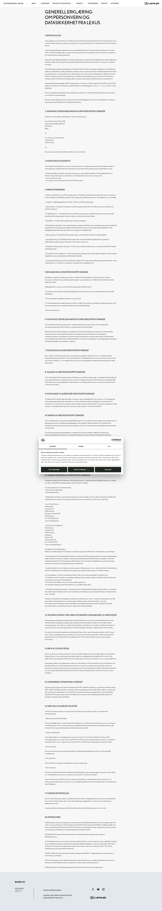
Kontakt (104, 3)
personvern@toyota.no (52, 178)
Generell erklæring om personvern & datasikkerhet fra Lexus (57, 897)
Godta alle (108, 469)
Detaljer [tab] (81, 446)
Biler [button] (33, 3)
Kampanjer (45, 3)
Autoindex (115, 3)
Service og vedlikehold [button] (61, 3)
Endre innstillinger (80, 469)
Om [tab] (109, 446)
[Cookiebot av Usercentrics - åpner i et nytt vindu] (113, 440)
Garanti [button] (79, 3)
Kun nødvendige (54, 469)
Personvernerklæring (52, 890)
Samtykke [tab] (53, 446)
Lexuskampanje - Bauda (13, 3)
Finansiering (93, 3)
